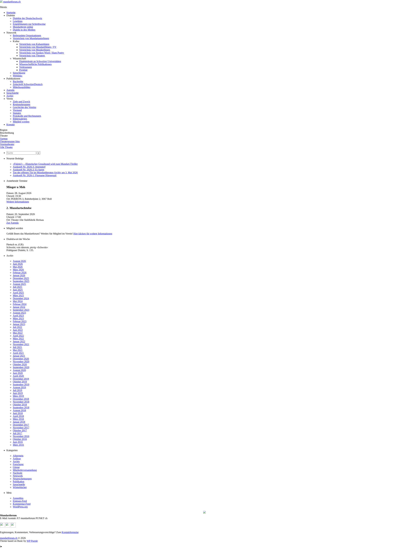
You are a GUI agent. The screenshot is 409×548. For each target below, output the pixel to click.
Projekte (23, 70)
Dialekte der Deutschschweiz (27, 18)
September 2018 (21, 407)
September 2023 (21, 310)
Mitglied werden (21, 121)
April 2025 (18, 292)
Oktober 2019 (20, 381)
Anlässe (17, 458)
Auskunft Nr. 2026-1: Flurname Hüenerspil (34, 175)
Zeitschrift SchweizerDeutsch (27, 84)
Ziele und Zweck (21, 101)
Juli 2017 (17, 433)
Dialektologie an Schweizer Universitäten (40, 61)
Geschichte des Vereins (24, 107)
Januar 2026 (19, 275)
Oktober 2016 (20, 439)
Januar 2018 (19, 422)
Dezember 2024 (21, 298)
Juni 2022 (18, 330)
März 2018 (18, 419)
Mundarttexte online (23, 27)
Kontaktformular (70, 532)
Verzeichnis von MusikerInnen (34, 49)
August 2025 (19, 284)
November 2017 (21, 427)
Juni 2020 (18, 373)
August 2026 (19, 261)
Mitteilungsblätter (21, 87)
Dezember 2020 (21, 358)
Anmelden (18, 498)
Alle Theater (6, 147)
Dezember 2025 (21, 278)
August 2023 (19, 312)
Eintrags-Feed (20, 501)
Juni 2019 (18, 393)
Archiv (9, 95)
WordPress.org (20, 506)
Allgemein (18, 455)
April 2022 (18, 335)
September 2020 (21, 367)
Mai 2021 (18, 350)
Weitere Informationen (17, 201)
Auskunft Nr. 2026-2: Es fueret (28, 169)
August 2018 (19, 410)
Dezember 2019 (21, 378)
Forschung (18, 464)
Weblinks (17, 75)
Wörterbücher (20, 487)
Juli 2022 (17, 327)
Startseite (10, 12)
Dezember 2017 (21, 424)
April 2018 (18, 416)
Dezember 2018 (21, 399)
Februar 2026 (19, 272)
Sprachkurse (19, 72)
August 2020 (19, 370)
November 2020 (21, 361)
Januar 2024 (19, 307)
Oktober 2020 (20, 364)
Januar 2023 (19, 324)
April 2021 (18, 353)
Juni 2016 (18, 442)
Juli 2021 (17, 347)
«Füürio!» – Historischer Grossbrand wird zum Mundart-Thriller (45, 164)
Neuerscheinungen (22, 478)
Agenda (10, 90)
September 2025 (21, 281)
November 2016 (21, 436)
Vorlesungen (25, 67)
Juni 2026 (18, 264)
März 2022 (18, 338)
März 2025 (18, 295)
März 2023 (18, 318)
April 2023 (18, 315)
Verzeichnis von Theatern (32, 55)
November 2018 (21, 401)
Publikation (18, 481)
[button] (2, 526)
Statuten (17, 113)
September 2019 (21, 384)
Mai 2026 (18, 266)
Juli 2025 (17, 287)
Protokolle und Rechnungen (27, 116)
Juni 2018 (18, 413)
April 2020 (18, 376)
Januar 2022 (19, 341)
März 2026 (18, 269)
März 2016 (18, 445)
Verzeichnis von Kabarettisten (34, 44)
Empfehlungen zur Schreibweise (29, 24)
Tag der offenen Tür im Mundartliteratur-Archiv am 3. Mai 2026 (45, 172)
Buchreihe (18, 81)
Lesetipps (17, 21)
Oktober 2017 (20, 430)
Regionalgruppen (21, 104)
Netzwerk (18, 475)
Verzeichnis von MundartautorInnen (31, 38)
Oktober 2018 (20, 404)
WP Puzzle (32, 541)
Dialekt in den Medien (24, 29)
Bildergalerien (20, 118)
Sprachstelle (12, 93)
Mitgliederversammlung (25, 470)
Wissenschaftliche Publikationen (35, 64)
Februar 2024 (19, 304)
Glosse (16, 467)
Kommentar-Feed (22, 504)
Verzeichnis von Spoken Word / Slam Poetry (41, 52)
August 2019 (19, 387)
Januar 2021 (19, 355)
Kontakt (10, 124)
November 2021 (21, 344)
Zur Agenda (12, 222)
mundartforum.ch (12, 1)
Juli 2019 (17, 390)
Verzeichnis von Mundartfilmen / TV (37, 47)
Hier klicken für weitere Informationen (92, 233)
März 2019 (18, 396)
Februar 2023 (19, 321)
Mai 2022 (18, 333)
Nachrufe (17, 473)
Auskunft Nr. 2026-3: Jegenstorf (29, 166)
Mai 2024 (18, 301)
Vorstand (17, 110)
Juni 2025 (18, 289)
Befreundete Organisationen (27, 35)
